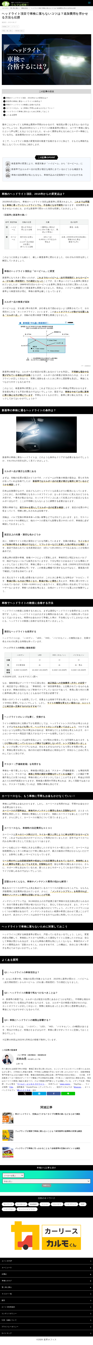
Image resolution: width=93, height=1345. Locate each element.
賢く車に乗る (8, 31)
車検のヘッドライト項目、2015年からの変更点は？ (27, 98)
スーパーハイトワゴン (27, 1209)
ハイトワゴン (9, 1209)
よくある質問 (11, 115)
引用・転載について (9, 1320)
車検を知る (20, 31)
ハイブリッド (71, 1204)
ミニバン (45, 1204)
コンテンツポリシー (9, 1313)
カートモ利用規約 (8, 1307)
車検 (5, 27)
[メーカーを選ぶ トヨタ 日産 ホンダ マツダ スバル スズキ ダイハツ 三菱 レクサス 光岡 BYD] (13, 1175)
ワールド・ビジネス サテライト (31, 1084)
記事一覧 (19, 1064)
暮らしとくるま (24, 1090)
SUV (83, 1204)
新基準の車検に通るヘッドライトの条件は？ (24, 101)
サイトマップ (7, 1333)
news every (65, 1084)
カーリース (8, 1204)
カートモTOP (7, 1261)
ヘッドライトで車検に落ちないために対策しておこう (27, 111)
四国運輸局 (88, 365)
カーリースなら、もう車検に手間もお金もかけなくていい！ (30, 108)
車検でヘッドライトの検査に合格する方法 (23, 105)
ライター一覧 (7, 1294)
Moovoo (77, 1087)
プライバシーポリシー (10, 1327)
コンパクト (57, 1204)
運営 (3, 1300)
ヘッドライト (13, 27)
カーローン (21, 1204)
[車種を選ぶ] (46, 1181)
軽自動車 (33, 1204)
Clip (11, 1087)
